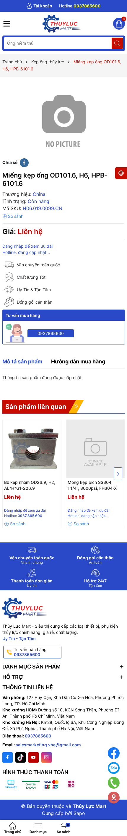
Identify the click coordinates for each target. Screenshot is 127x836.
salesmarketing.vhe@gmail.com (48, 744)
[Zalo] (114, 768)
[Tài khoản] (39, 6)
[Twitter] (20, 757)
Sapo (79, 813)
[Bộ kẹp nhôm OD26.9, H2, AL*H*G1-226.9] (32, 448)
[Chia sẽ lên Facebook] (24, 162)
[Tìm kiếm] (117, 43)
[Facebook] (7, 757)
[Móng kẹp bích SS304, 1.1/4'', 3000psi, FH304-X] (95, 448)
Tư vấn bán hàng (30, 652)
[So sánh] (12, 216)
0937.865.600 (30, 515)
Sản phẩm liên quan (35, 406)
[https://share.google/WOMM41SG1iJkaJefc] (114, 797)
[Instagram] (46, 757)
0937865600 (51, 333)
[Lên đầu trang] (118, 816)
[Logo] (62, 24)
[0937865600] (80, 6)
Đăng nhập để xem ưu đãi (27, 246)
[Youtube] (33, 757)
